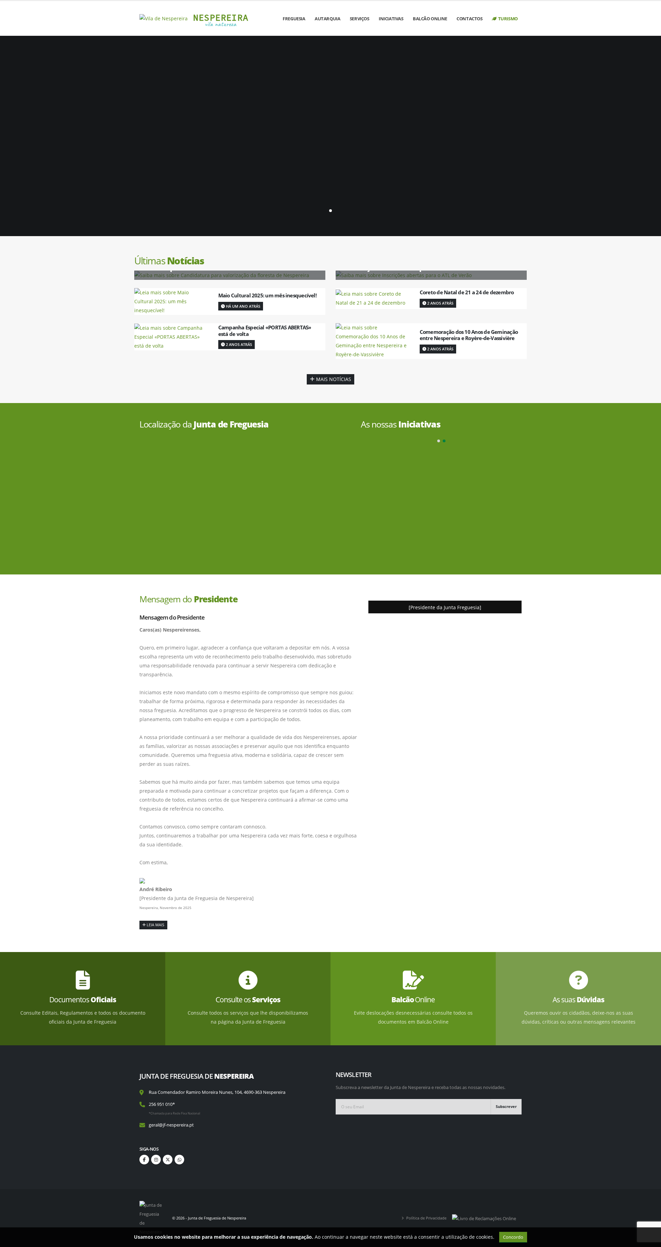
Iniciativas (391, 18)
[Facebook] (144, 1159)
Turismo (508, 18)
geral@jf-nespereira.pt (171, 1125)
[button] (438, 441)
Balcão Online (430, 18)
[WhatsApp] (179, 1159)
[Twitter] (167, 1159)
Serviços (359, 18)
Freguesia (294, 18)
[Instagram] (156, 1159)
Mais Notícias (333, 379)
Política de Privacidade (426, 1217)
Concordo (513, 1237)
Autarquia (327, 18)
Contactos (469, 18)
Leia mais (155, 924)
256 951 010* (162, 1104)
